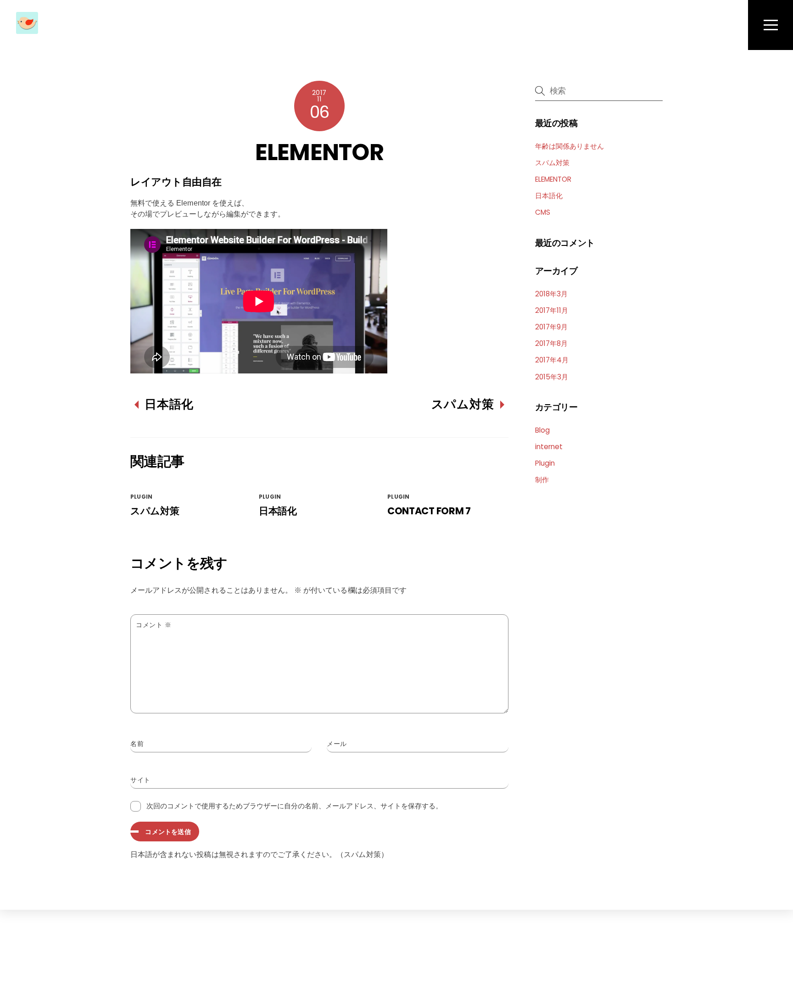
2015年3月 (551, 377)
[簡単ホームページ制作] (27, 28)
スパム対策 (462, 404)
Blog (542, 430)
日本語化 (169, 404)
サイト (140, 779)
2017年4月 (552, 360)
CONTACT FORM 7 (429, 510)
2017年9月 (551, 327)
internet (549, 446)
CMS (542, 212)
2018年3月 (551, 294)
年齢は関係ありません (569, 146)
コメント (153, 624)
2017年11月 (551, 310)
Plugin (141, 497)
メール (337, 743)
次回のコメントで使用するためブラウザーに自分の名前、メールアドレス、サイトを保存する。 (294, 806)
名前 (137, 743)
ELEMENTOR (319, 152)
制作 (542, 479)
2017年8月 (551, 343)
